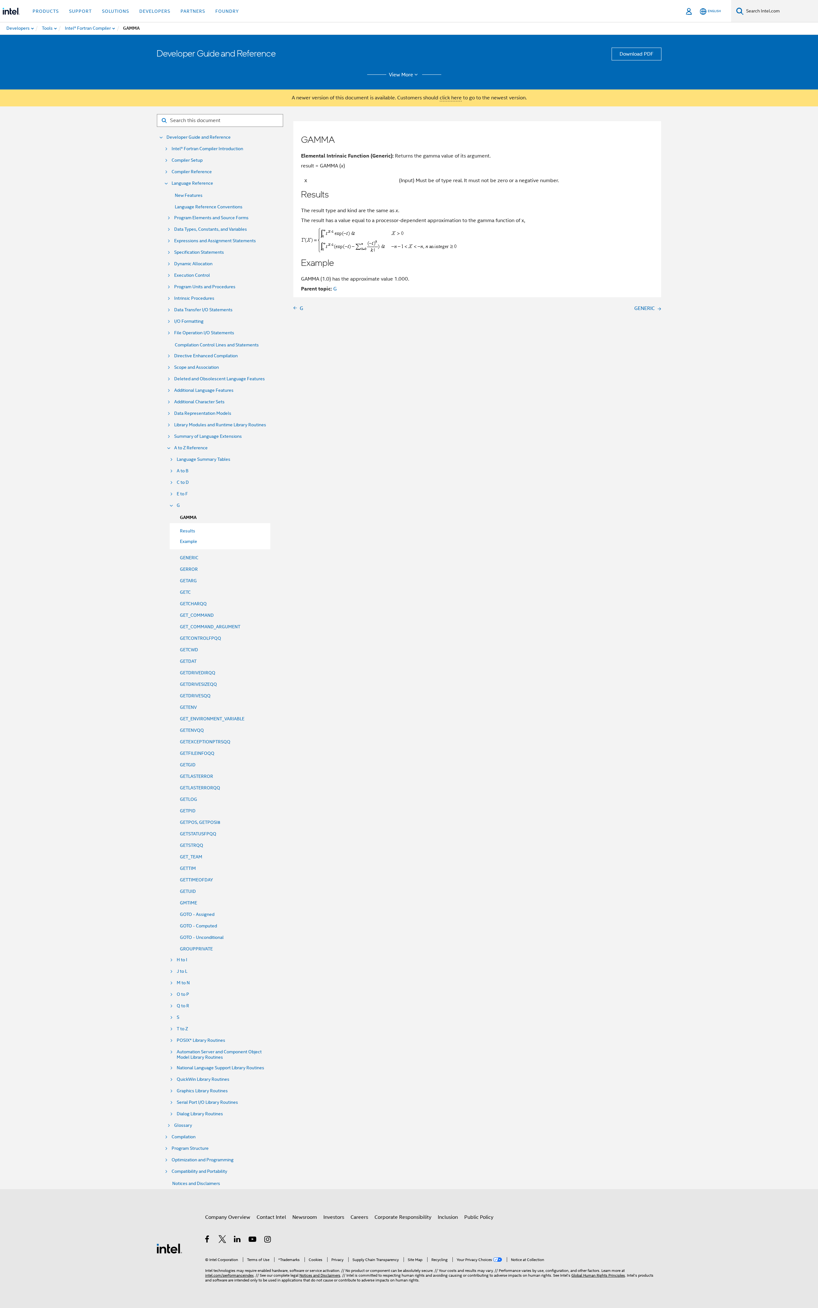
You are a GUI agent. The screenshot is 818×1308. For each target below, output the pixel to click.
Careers (359, 1217)
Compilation (184, 1137)
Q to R (183, 1006)
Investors (333, 1217)
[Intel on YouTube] (253, 1240)
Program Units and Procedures (204, 287)
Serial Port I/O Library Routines (207, 1102)
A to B (183, 471)
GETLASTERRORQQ (200, 788)
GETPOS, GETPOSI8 (200, 822)
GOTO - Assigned (197, 914)
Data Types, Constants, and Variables (210, 229)
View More (401, 75)
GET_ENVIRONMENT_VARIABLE (212, 719)
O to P (183, 994)
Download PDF (636, 54)
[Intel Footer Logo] (169, 1248)
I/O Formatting (189, 321)
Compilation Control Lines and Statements (217, 345)
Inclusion (448, 1217)
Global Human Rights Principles (598, 1275)
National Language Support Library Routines (220, 1068)
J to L (182, 971)
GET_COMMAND (197, 615)
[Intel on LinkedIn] (238, 1240)
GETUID (188, 891)
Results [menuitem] (187, 531)
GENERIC (189, 558)
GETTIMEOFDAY (196, 880)
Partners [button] (193, 11)
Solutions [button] (115, 11)
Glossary (183, 1125)
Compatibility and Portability (199, 1171)
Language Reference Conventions (209, 207)
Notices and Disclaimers (196, 1183)
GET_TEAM (191, 857)
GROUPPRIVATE (196, 949)
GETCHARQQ (193, 604)
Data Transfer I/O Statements (203, 310)
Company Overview (227, 1217)
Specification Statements (199, 252)
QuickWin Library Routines (203, 1079)
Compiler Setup (187, 160)
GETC (185, 592)
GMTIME (188, 903)
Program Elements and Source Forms (211, 218)
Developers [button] (154, 11)
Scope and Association (196, 367)
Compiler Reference (192, 171)
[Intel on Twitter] (223, 1240)
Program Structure (190, 1148)
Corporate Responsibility (402, 1217)
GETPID (188, 811)
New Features (189, 195)
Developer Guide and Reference (198, 137)
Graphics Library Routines (202, 1091)
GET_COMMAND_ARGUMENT (210, 627)
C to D (183, 482)
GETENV (188, 707)
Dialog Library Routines (200, 1114)
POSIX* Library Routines (201, 1040)
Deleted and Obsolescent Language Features (219, 379)
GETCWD (189, 650)
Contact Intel (271, 1217)
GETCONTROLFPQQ (200, 638)
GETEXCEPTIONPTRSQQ (205, 742)
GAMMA (188, 518)
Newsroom (304, 1217)
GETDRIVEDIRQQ (197, 673)
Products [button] (46, 11)
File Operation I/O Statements (204, 333)
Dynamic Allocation (193, 264)
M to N (183, 983)
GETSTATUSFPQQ (198, 834)
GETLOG (188, 799)
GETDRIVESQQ (195, 696)
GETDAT (188, 661)
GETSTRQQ (191, 845)
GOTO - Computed (198, 926)
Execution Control (192, 275)
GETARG (188, 581)
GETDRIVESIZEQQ (198, 684)
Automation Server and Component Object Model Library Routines (219, 1054)
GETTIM (188, 868)
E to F (182, 494)
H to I (182, 960)
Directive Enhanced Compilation (206, 356)
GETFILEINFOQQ (197, 753)
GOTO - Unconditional (202, 937)
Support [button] (80, 11)
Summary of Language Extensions (208, 436)
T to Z (182, 1029)
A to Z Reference (191, 448)
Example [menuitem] (188, 541)
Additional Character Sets (199, 402)
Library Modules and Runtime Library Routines (220, 425)
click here (451, 98)
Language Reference (192, 183)
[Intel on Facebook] (207, 1240)
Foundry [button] (227, 11)
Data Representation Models (202, 413)
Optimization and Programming (203, 1160)
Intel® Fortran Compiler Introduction (207, 148)
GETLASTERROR (196, 776)
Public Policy (478, 1217)
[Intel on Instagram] (268, 1240)
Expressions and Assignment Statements (215, 241)
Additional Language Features (204, 390)
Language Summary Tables (203, 459)
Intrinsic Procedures (194, 298)
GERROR (189, 569)
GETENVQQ (192, 730)
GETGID (188, 765)
